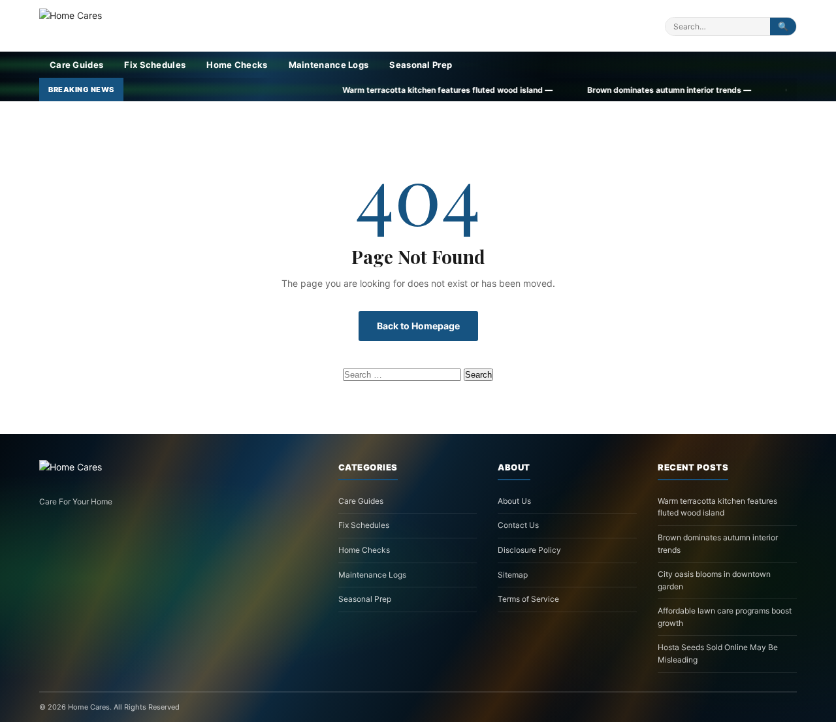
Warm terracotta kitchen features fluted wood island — (393, 90)
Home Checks (236, 64)
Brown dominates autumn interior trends (718, 544)
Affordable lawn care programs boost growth (725, 617)
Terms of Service (528, 599)
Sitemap (513, 575)
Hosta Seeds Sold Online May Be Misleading (718, 653)
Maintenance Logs (329, 64)
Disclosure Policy (529, 550)
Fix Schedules (154, 64)
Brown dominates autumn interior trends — (615, 90)
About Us (514, 501)
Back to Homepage (418, 325)
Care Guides (76, 64)
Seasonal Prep (420, 64)
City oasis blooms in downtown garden (714, 580)
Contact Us (518, 525)
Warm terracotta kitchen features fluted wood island (717, 507)
